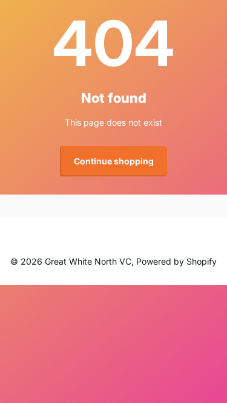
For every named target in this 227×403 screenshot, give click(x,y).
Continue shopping (114, 161)
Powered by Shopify (176, 261)
